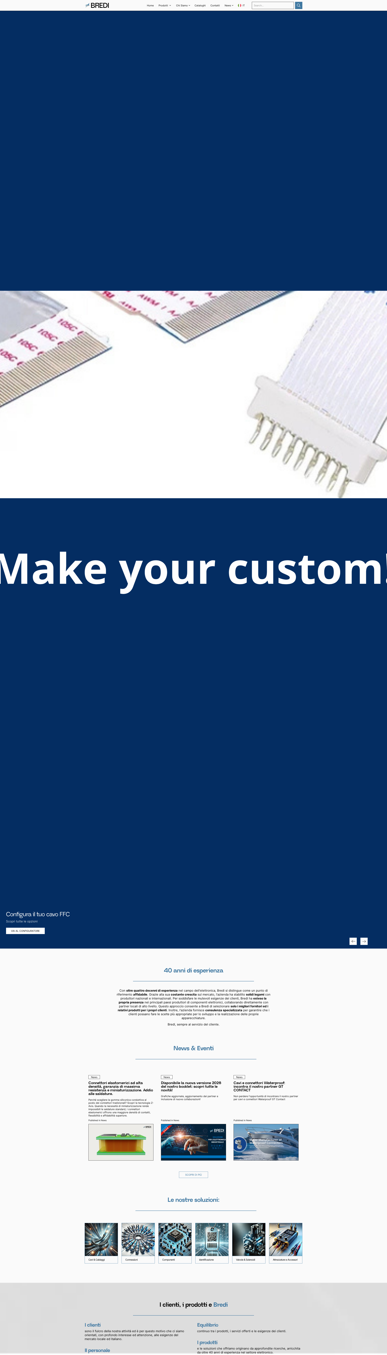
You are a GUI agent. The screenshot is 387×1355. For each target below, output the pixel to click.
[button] (165, 5)
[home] (97, 5)
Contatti (215, 5)
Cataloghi (200, 5)
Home (150, 5)
